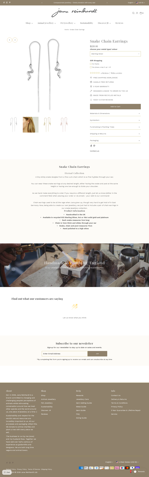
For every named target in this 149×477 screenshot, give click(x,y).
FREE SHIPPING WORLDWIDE (105, 78)
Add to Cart (115, 107)
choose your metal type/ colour (103, 49)
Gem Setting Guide (84, 403)
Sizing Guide (81, 418)
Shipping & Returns (98, 134)
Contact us (94, 151)
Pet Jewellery (67, 23)
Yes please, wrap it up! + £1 (101, 67)
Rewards (79, 395)
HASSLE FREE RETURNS (103, 82)
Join (97, 353)
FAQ (78, 414)
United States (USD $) (128, 462)
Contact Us (115, 395)
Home (66, 29)
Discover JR (103, 23)
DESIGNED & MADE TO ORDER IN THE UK (110, 91)
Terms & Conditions (119, 403)
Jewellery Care (82, 399)
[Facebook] (4, 2)
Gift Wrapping (96, 61)
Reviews (119, 23)
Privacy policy (22, 469)
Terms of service (34, 469)
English (130, 2)
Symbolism (94, 120)
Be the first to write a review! (74, 323)
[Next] (106, 2)
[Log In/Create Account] (137, 13)
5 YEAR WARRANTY (101, 86)
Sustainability (86, 23)
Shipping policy (46, 469)
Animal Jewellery (46, 23)
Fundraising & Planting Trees (102, 127)
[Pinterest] (10, 2)
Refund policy (11, 469)
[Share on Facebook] (91, 146)
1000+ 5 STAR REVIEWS (103, 100)
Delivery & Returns (119, 399)
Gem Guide (81, 410)
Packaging (94, 140)
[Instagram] (7, 2)
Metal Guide (81, 407)
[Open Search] (133, 13)
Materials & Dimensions (100, 113)
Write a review (116, 73)
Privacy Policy (117, 407)
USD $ (141, 2)
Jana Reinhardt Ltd (29, 472)
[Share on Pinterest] (94, 146)
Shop (28, 23)
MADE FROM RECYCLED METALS (107, 95)
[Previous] (42, 2)
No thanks (95, 64)
